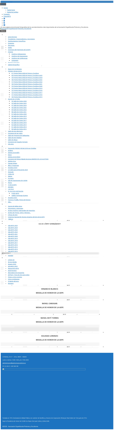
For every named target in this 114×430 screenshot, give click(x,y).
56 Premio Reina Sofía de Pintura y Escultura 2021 (27, 84)
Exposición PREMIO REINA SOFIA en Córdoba (22, 148)
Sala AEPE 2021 (13, 234)
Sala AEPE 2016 (13, 245)
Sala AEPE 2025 (13, 225)
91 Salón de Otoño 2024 (19, 105)
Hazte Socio (11, 10)
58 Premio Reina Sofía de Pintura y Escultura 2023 (27, 80)
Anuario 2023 (12, 264)
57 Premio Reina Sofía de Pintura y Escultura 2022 (27, 82)
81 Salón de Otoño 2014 (19, 127)
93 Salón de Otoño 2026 (19, 101)
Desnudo (11, 172)
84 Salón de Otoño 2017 (19, 120)
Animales (10, 187)
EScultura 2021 (12, 198)
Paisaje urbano (12, 163)
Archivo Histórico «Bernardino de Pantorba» (21, 210)
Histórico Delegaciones (19, 54)
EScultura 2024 (12, 167)
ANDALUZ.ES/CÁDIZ (14, 157)
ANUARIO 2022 (13, 266)
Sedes (10, 47)
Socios (6, 8)
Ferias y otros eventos (15, 277)
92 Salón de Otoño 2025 (19, 103)
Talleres (10, 219)
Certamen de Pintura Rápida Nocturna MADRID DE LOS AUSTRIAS (28, 159)
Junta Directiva (12, 37)
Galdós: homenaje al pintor (20, 195)
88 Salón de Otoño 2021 (19, 112)
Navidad (10, 255)
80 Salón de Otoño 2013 (19, 129)
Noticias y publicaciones (12, 204)
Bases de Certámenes (15, 69)
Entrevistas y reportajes (15, 208)
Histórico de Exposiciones (20, 56)
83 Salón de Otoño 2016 (19, 122)
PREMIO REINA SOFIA (15, 71)
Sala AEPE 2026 (9, 223)
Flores (10, 183)
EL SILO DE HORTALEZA (15, 191)
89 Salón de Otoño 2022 (19, 110)
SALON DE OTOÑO (14, 99)
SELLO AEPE (8, 221)
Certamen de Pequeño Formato (18, 142)
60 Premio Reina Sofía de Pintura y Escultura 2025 (27, 75)
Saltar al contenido (6, 2)
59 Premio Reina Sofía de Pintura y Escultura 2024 (27, 77)
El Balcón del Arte (13, 281)
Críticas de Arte (12, 215)
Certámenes (8, 67)
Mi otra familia (12, 262)
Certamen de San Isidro (15, 133)
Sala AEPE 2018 (13, 240)
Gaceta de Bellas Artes (15, 206)
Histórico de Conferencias (19, 58)
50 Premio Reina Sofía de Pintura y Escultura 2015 (27, 97)
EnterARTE (7, 16)
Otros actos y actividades (12, 258)
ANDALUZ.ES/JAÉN (13, 152)
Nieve (10, 155)
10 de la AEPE (12, 185)
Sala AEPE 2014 (13, 249)
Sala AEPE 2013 (13, 251)
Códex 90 (11, 174)
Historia (10, 52)
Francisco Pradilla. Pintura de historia (19, 200)
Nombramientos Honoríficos (16, 41)
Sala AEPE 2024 (13, 228)
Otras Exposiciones (10, 146)
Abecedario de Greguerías (16, 273)
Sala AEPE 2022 (13, 232)
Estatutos (11, 43)
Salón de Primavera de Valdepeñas (18, 135)
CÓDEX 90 (11, 260)
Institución (8, 35)
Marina (10, 176)
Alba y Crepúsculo (13, 165)
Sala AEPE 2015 (13, 247)
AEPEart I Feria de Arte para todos (18, 275)
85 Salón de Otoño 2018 (19, 118)
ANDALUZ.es (12, 161)
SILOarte (11, 178)
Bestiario (11, 283)
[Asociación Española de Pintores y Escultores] (15, 29)
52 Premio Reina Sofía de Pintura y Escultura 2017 (27, 92)
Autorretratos (12, 270)
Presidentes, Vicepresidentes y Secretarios (21, 39)
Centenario (15, 60)
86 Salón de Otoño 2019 (19, 116)
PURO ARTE (15, 193)
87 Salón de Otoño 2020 (19, 114)
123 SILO (11, 189)
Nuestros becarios (13, 62)
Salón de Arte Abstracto (15, 131)
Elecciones (11, 45)
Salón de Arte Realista (14, 137)
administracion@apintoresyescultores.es (14, 363)
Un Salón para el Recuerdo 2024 (18, 170)
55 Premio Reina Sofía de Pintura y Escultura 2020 (27, 86)
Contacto (7, 14)
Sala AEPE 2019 (13, 238)
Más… (10, 202)
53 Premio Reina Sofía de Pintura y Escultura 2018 (27, 90)
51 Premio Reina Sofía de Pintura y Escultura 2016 (27, 95)
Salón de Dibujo (12, 140)
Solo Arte (11, 144)
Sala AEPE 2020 (13, 236)
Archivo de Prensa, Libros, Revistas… (19, 213)
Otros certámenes (13, 279)
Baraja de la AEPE (13, 268)
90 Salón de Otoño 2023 (19, 107)
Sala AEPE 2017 (13, 243)
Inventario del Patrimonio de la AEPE (19, 50)
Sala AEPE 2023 (13, 230)
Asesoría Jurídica (12, 12)
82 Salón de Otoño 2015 (19, 125)
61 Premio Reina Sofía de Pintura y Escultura (25, 73)
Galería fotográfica (13, 65)
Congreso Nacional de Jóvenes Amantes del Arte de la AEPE (26, 217)
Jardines (10, 150)
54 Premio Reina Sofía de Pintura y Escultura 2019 (27, 88)
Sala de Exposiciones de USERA (17, 180)
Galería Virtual (9, 253)
